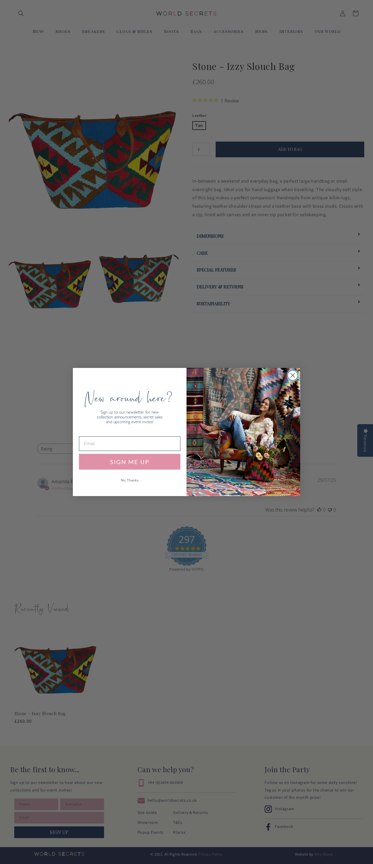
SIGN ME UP (129, 461)
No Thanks (130, 480)
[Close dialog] (293, 375)
